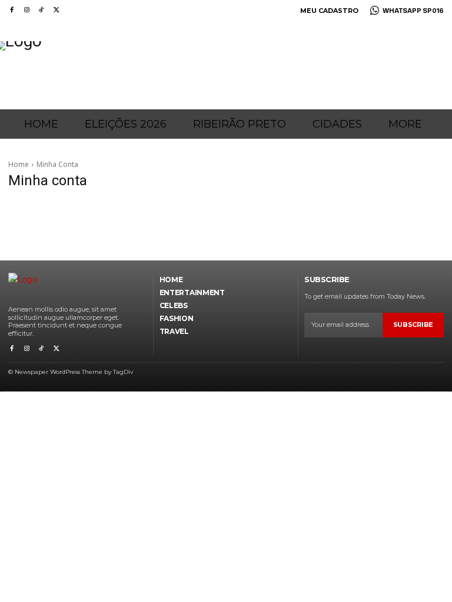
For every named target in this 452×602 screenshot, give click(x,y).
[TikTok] (41, 10)
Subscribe (413, 324)
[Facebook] (11, 10)
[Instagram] (26, 10)
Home (18, 164)
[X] (56, 10)
